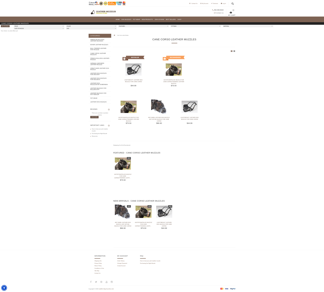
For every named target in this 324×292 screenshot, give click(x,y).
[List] (234, 51)
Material (226, 26)
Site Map (96, 270)
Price (16, 26)
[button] (232, 3)
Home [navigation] (114, 35)
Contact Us (220, 13)
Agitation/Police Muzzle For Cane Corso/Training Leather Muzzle (173, 81)
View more (94, 117)
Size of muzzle (19, 28)
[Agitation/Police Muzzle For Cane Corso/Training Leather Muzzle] (128, 107)
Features (122, 26)
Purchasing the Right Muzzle (99, 133)
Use (68, 28)
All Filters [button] (5, 26)
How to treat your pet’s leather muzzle (150, 261)
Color (69, 26)
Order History (120, 261)
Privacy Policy (98, 263)
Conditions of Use (99, 268)
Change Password (122, 263)
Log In (224, 3)
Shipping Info (98, 261)
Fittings (173, 26)
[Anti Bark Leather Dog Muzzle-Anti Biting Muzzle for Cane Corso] (159, 107)
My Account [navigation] (205, 3)
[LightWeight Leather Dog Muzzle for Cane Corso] (189, 107)
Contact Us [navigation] (194, 3)
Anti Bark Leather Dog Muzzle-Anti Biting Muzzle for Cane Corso (159, 119)
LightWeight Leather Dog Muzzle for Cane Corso (133, 80)
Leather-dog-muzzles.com (106, 289)
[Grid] (231, 51)
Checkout (215, 3)
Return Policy (98, 265)
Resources (95, 136)
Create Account (121, 265)
